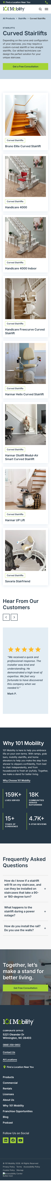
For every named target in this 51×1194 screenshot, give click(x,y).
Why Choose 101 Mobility (16, 780)
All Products (9, 18)
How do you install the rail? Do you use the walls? (22, 928)
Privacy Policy (9, 1167)
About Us (8, 1099)
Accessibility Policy (32, 1167)
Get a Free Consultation (25, 66)
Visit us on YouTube (20, 1140)
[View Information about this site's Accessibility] (15, 1174)
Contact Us (9, 1052)
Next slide (14, 617)
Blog (5, 1116)
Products (8, 1077)
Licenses (8, 1094)
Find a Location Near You (18, 2)
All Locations (10, 1059)
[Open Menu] (46, 9)
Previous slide (6, 617)
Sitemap (19, 1170)
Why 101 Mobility (13, 1105)
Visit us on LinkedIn (5, 1140)
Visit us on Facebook (13, 1140)
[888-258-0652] (46, 2)
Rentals (7, 1088)
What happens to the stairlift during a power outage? (19, 911)
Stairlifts (22, 18)
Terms (19, 1167)
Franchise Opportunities (18, 1111)
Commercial (10, 1082)
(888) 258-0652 (11, 1044)
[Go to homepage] (14, 9)
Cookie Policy (9, 1170)
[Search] (39, 9)
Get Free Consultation (25, 988)
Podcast (8, 1122)
